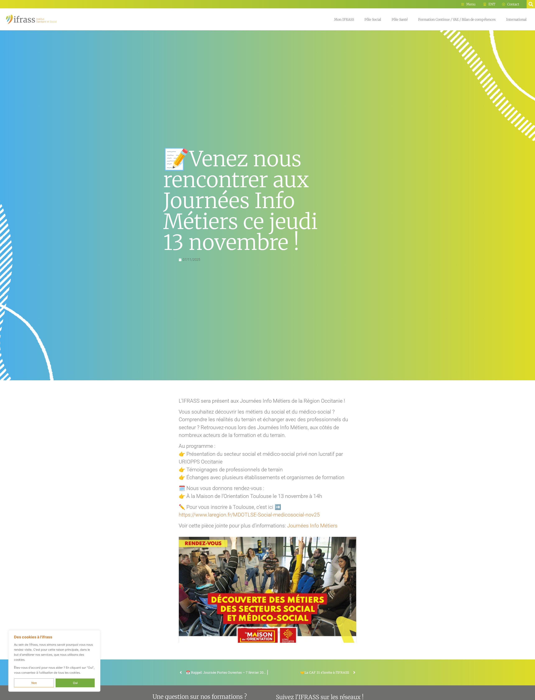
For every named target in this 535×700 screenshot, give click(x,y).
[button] (531, 4)
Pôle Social (372, 19)
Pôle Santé (400, 19)
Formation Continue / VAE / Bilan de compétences (457, 19)
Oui (75, 683)
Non (34, 683)
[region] (54, 661)
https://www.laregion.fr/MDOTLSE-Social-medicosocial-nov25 (249, 515)
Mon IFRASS (344, 19)
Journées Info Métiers (312, 526)
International (516, 19)
